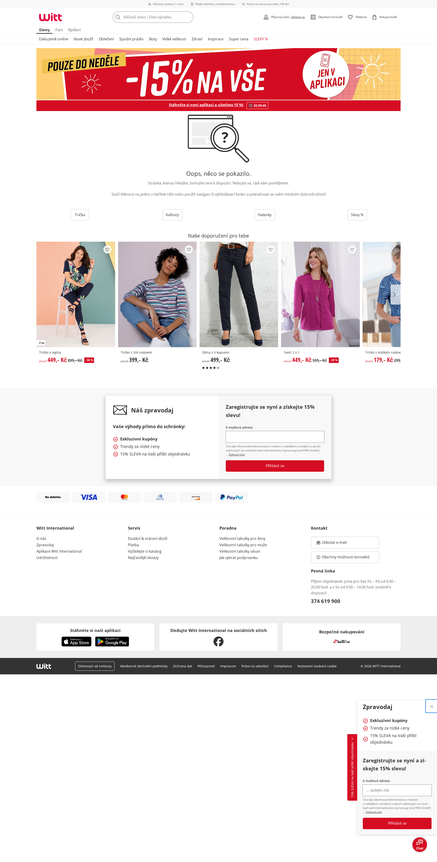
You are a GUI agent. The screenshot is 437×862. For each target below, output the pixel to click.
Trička (80, 214)
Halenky (265, 214)
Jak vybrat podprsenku (238, 557)
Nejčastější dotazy (143, 557)
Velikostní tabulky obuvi (239, 551)
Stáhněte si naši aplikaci (95, 630)
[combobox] (163, 17)
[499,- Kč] (238, 294)
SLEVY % (261, 38)
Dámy (44, 29)
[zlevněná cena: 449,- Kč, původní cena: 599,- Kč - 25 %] (320, 294)
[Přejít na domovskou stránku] (50, 17)
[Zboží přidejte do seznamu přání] (107, 249)
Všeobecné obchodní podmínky (144, 666)
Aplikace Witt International (59, 551)
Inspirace (216, 38)
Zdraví (197, 38)
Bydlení (74, 29)
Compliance (283, 666)
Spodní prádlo (131, 38)
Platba (133, 544)
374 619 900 (325, 601)
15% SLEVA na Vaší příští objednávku (352, 770)
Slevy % (357, 214)
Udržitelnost (47, 557)
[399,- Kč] (157, 294)
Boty (153, 38)
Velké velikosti (174, 38)
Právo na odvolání (255, 666)
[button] (396, 295)
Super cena (238, 38)
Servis (134, 528)
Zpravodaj (45, 544)
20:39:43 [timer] (260, 105)
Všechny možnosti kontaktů (345, 556)
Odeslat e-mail (340, 544)
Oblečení (106, 38)
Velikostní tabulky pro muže (243, 544)
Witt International (55, 528)
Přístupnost (206, 666)
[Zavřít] (432, 706)
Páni (59, 29)
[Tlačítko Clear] (188, 17)
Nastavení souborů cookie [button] (317, 666)
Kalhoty (172, 214)
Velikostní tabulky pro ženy (242, 538)
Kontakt (319, 528)
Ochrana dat (182, 666)
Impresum (228, 666)
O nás (41, 538)
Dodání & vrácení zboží (147, 538)
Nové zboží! (83, 38)
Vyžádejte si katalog (145, 551)
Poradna (227, 528)
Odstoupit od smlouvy (95, 666)
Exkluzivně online (53, 38)
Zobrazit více (374, 812)
